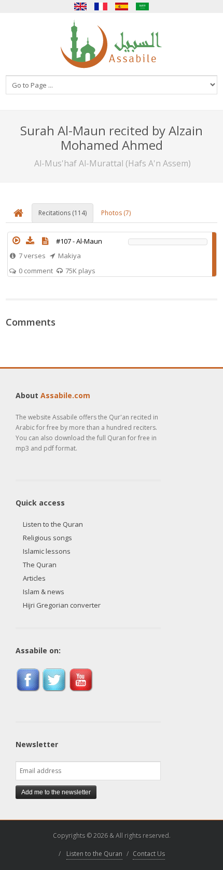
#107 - (79, 241)
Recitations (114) (62, 212)
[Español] (122, 6)
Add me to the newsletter (56, 792)
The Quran (40, 564)
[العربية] (142, 6)
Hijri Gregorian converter (62, 605)
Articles (34, 578)
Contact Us (149, 853)
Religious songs (47, 537)
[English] (80, 6)
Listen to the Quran (53, 524)
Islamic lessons (47, 551)
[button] (16, 240)
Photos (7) (116, 212)
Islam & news (43, 591)
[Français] (101, 6)
